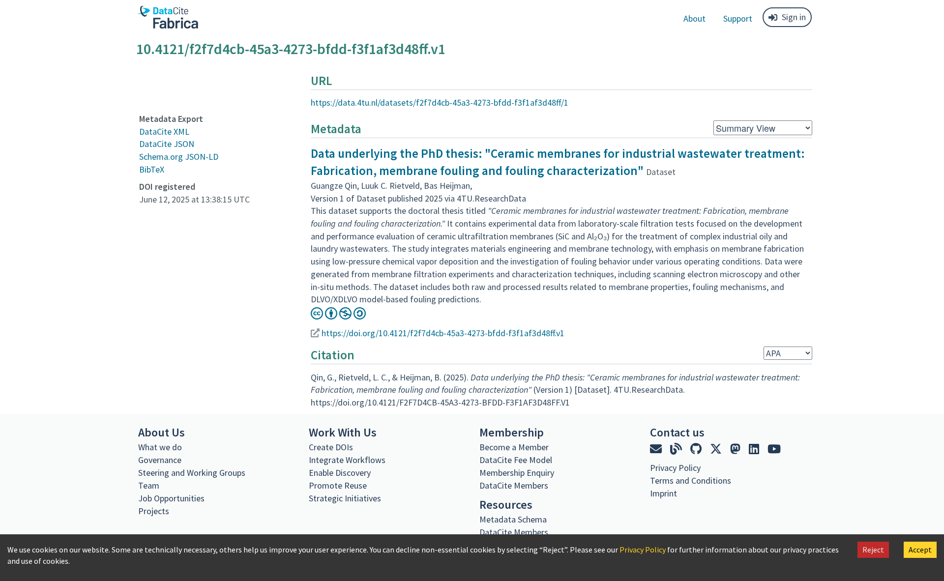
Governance (159, 459)
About (694, 18)
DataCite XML (164, 131)
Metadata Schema (513, 519)
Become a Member (514, 447)
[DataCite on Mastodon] (736, 449)
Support (737, 18)
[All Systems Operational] (653, 511)
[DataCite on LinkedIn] (755, 449)
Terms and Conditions (690, 480)
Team (148, 485)
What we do (160, 447)
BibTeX (151, 169)
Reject (873, 549)
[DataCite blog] (677, 449)
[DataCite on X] (717, 449)
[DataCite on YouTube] (774, 449)
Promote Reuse (338, 485)
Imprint (663, 493)
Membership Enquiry (516, 472)
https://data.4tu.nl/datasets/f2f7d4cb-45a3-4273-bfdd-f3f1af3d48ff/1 (439, 102)
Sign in (794, 17)
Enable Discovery (340, 472)
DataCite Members (513, 485)
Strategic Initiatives (345, 498)
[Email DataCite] (657, 449)
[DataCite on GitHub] (697, 449)
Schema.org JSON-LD (178, 156)
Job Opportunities (171, 498)
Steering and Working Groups (191, 472)
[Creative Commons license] (338, 316)
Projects (153, 511)
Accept (920, 549)
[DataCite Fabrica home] (167, 17)
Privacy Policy (643, 549)
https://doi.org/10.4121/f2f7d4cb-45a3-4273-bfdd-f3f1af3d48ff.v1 (443, 333)
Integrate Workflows (347, 459)
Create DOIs (331, 447)
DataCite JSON (166, 143)
